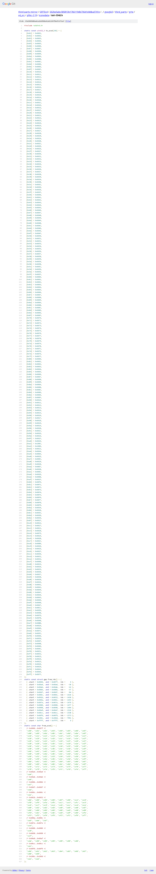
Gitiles (14, 870)
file (68, 21)
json (152, 870)
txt (145, 870)
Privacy (21, 870)
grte (131, 11)
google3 (108, 11)
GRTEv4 (44, 11)
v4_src (21, 15)
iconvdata (44, 15)
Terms (28, 870)
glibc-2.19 (32, 15)
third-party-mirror (28, 11)
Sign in (151, 4)
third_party (121, 11)
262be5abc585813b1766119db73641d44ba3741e (75, 11)
